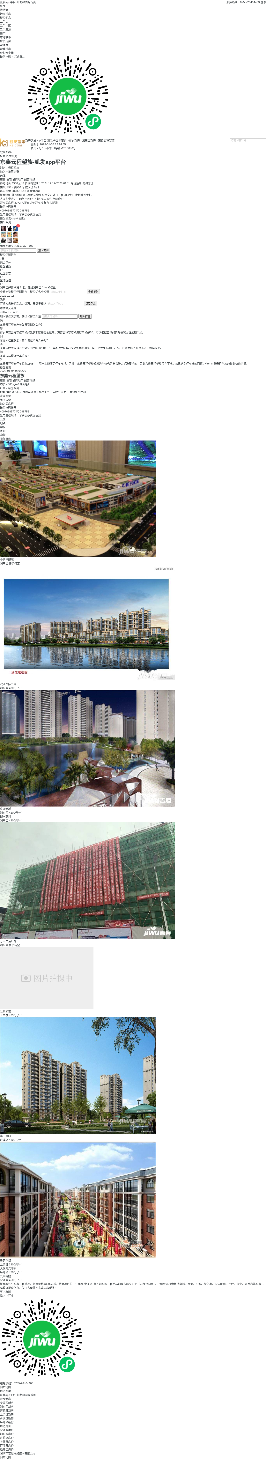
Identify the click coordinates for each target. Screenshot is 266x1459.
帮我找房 (5, 48)
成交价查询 (32, 187)
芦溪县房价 (7, 1445)
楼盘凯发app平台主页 (13, 218)
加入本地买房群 (9, 171)
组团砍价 (58, 198)
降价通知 (76, 183)
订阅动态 (90, 303)
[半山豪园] (78, 1018)
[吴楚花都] (78, 1143)
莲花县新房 (7, 1410)
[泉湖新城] (87, 691)
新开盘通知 (34, 191)
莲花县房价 (7, 1437)
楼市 (2, 33)
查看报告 (93, 291)
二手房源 (5, 29)
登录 (263, 2)
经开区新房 (7, 1422)
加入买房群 (7, 403)
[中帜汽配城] (78, 442)
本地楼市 (5, 37)
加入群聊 (52, 202)
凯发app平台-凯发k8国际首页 (18, 2)
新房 (2, 6)
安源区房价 (7, 1430)
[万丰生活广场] (87, 823)
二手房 (4, 21)
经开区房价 (7, 1449)
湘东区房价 (7, 1433)
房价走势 (5, 41)
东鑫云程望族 (106, 140)
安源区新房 (7, 1402)
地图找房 (5, 13)
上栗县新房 (7, 1414)
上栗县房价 (7, 1441)
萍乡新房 (74, 140)
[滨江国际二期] (87, 566)
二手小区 (5, 25)
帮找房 (4, 45)
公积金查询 (7, 52)
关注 (2, 175)
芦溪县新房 (7, 1418)
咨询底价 (87, 183)
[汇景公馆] (46, 948)
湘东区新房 (89, 140)
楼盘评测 (5, 222)
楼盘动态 (5, 17)
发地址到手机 (83, 194)
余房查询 (18, 187)
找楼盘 (4, 9)
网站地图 (5, 1387)
